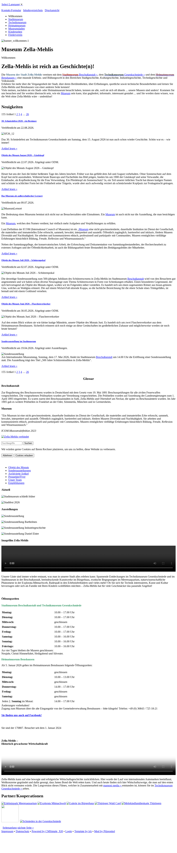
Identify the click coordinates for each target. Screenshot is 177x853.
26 (27, 114)
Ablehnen (7, 455)
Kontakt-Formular (11, 10)
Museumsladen (16, 28)
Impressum (7, 831)
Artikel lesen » (9, 148)
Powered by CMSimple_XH (47, 831)
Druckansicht (52, 10)
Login (68, 831)
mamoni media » (112, 785)
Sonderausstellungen (19, 470)
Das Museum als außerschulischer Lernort (22, 196)
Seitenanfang (10, 827)
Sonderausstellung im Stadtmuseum (18, 341)
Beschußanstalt (135, 278)
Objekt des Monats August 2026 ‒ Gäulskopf (22, 155)
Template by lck (83, 831)
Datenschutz (22, 831)
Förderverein (15, 34)
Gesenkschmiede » (124, 74)
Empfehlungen (16, 482)
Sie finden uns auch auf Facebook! (21, 715)
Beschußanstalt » (79, 74)
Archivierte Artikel (18, 473)
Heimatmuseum (16, 25)
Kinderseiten (15, 31)
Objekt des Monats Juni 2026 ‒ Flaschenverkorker (25, 303)
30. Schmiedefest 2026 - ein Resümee (19, 121)
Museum (65, 93)
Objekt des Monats (18, 467)
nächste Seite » (25, 827)
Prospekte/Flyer (16, 476)
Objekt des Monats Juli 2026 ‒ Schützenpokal (23, 260)
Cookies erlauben (24, 455)
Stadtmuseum (15, 19)
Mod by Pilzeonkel (104, 831)
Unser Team (15, 479)
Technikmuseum (17, 22)
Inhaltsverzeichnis (33, 10)
